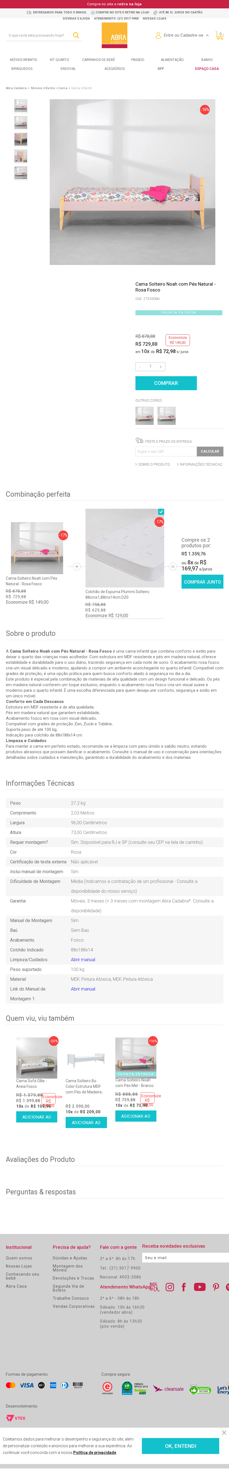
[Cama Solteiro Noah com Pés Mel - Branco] (135, 1058)
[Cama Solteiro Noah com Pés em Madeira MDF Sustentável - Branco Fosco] (167, 423)
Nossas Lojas (19, 1266)
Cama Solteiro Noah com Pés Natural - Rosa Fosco (31, 581)
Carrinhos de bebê (98, 59)
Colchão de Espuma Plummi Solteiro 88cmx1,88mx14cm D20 (117, 594)
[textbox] (44, 35)
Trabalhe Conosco (71, 1298)
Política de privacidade (94, 1452)
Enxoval (68, 68)
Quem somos (19, 1258)
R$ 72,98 (166, 351)
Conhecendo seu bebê (22, 1276)
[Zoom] (21, 106)
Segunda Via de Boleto (68, 1288)
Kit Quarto (59, 59)
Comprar (166, 383)
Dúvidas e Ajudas (70, 1258)
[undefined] (132, 182)
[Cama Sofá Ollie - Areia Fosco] (36, 1058)
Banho (207, 59)
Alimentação (172, 59)
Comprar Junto (202, 582)
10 (145, 351)
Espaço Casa (207, 68)
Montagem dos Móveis (68, 1268)
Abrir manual (83, 959)
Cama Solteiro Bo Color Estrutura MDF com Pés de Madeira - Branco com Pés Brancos (85, 1087)
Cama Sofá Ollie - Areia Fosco (31, 1084)
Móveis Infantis (23, 59)
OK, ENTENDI (180, 1446)
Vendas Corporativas (74, 1306)
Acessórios (114, 68)
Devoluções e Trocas (73, 1278)
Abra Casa (16, 1286)
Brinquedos (21, 68)
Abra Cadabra (16, 88)
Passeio (137, 59)
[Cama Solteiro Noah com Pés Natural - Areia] (144, 423)
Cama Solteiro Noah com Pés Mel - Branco (134, 1083)
